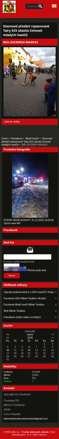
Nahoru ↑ (43, 434)
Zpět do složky (12, 121)
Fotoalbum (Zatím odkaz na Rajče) (22, 317)
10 (7, 350)
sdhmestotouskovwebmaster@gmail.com (26, 418)
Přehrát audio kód (36, 270)
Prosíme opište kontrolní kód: (19, 261)
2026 (30, 337)
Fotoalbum (16, 138)
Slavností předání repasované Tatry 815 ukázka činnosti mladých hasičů (27, 141)
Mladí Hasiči (32, 138)
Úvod (4, 138)
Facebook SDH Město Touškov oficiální (25, 298)
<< (7, 334)
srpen (30, 334)
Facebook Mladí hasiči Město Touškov (24, 304)
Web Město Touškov (14, 311)
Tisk (52, 432)
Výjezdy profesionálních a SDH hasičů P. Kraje (29, 292)
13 (29, 350)
